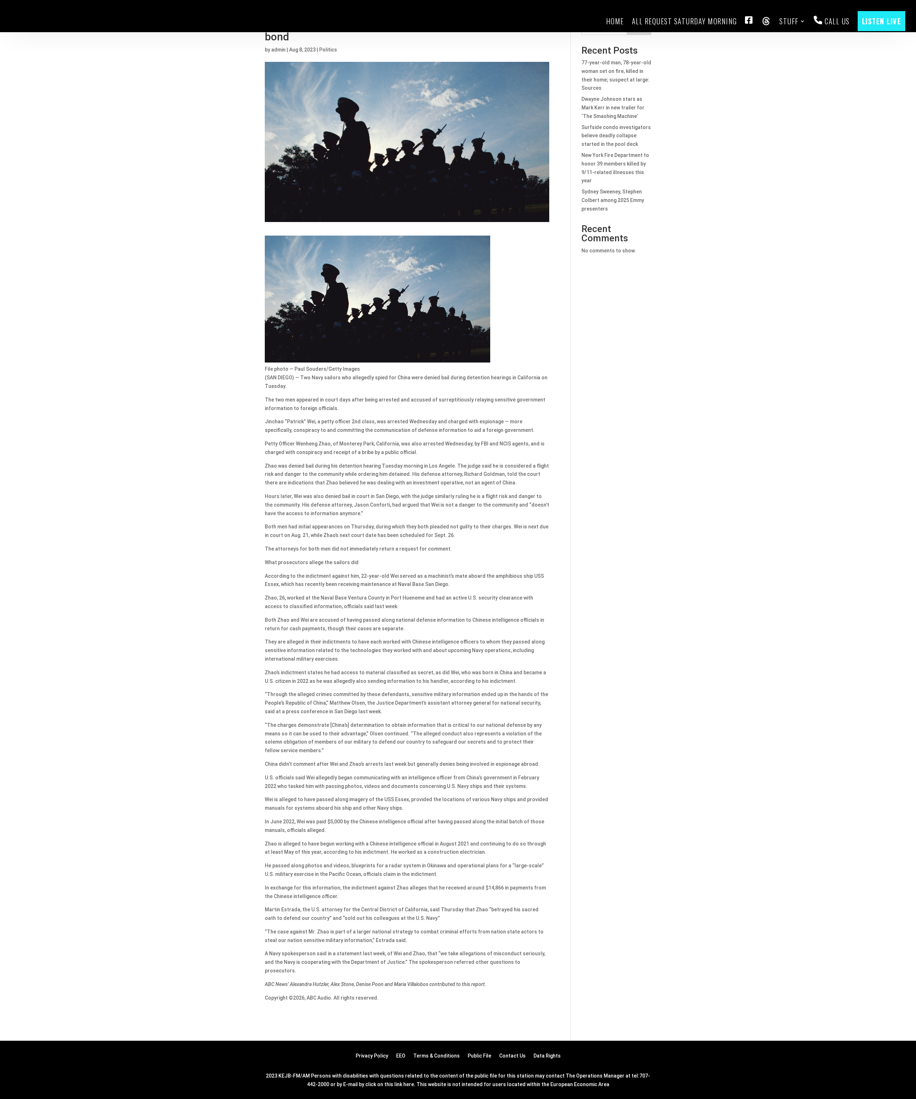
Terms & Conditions (436, 1056)
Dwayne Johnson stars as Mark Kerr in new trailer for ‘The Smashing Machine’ (612, 107)
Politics (328, 50)
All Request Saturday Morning (684, 21)
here (408, 1084)
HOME (615, 21)
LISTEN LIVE (881, 21)
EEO (400, 1056)
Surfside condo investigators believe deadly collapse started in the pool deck (616, 135)
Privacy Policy (372, 1056)
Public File (479, 1056)
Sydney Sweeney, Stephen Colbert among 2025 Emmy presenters (612, 200)
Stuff (789, 21)
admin (278, 50)
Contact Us (512, 1056)
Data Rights (547, 1056)
